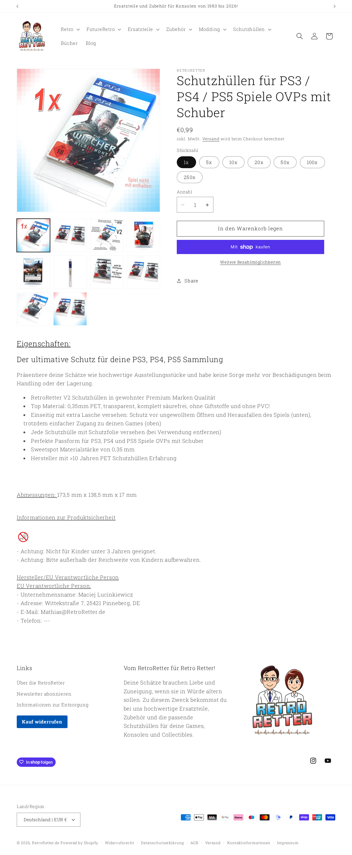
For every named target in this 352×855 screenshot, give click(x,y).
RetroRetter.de (45, 842)
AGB (194, 842)
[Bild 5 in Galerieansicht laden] (33, 272)
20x (259, 162)
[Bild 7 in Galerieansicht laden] (106, 272)
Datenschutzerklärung (162, 842)
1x (186, 162)
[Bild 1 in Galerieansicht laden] (33, 235)
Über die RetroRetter (41, 683)
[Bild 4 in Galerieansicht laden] (143, 235)
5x (209, 162)
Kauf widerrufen (42, 721)
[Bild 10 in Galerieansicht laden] (70, 308)
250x (190, 177)
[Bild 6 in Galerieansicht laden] (70, 272)
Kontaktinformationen (248, 842)
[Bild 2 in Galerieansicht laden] (70, 235)
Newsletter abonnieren (44, 693)
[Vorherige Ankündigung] (17, 6)
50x (285, 162)
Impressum (288, 842)
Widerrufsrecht (119, 842)
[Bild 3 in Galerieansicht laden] (106, 235)
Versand (210, 139)
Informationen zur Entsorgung (53, 704)
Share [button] (191, 281)
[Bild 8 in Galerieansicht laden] (143, 272)
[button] (70, 29)
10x (233, 162)
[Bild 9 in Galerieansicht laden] (33, 308)
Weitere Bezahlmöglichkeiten (250, 262)
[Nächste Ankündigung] (334, 6)
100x (312, 162)
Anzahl (184, 192)
